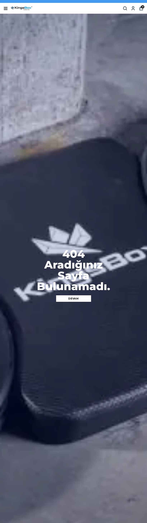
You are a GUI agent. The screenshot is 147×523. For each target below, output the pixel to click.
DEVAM (73, 298)
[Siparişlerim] (133, 8)
